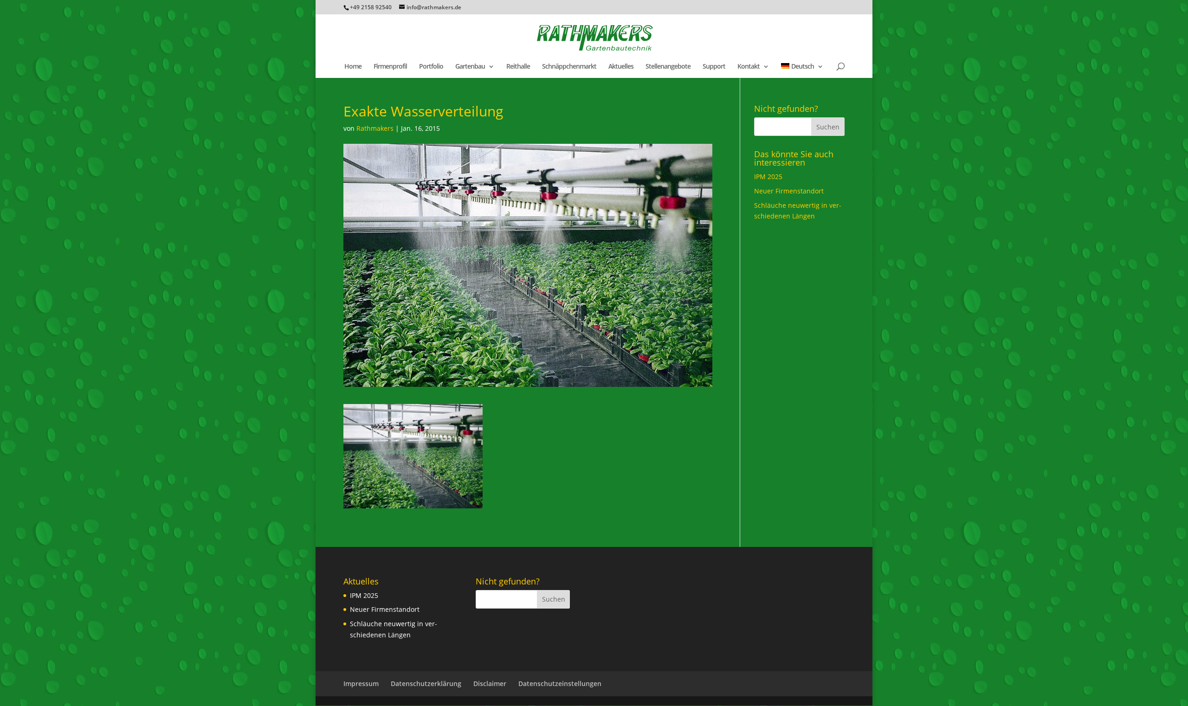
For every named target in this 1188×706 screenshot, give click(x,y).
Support (714, 67)
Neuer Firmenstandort (789, 190)
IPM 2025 (768, 176)
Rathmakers (375, 128)
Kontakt (748, 67)
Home (353, 67)
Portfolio (431, 67)
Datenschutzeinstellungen (559, 683)
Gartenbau (470, 67)
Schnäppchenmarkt (569, 67)
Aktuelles (620, 67)
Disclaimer (489, 683)
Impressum (361, 683)
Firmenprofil (390, 67)
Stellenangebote (668, 67)
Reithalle (518, 67)
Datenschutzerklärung (426, 683)
